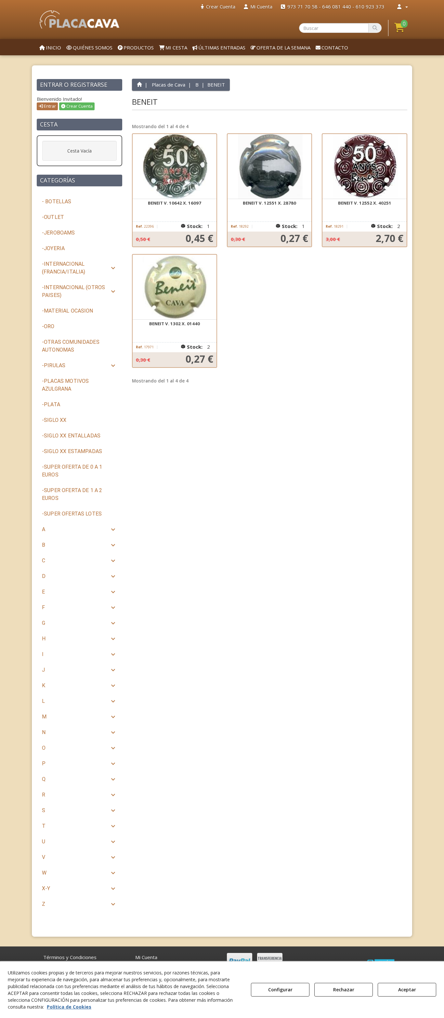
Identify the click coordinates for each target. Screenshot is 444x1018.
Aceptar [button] (407, 989)
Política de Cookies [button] (69, 1007)
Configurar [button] (280, 989)
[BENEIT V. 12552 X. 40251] (364, 166)
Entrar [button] (49, 106)
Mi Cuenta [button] (146, 957)
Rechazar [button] (343, 989)
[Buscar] (375, 28)
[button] (79, 19)
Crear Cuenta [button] (79, 106)
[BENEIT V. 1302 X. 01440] (174, 287)
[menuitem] (218, 7)
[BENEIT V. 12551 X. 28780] (269, 166)
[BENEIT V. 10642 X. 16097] (174, 166)
